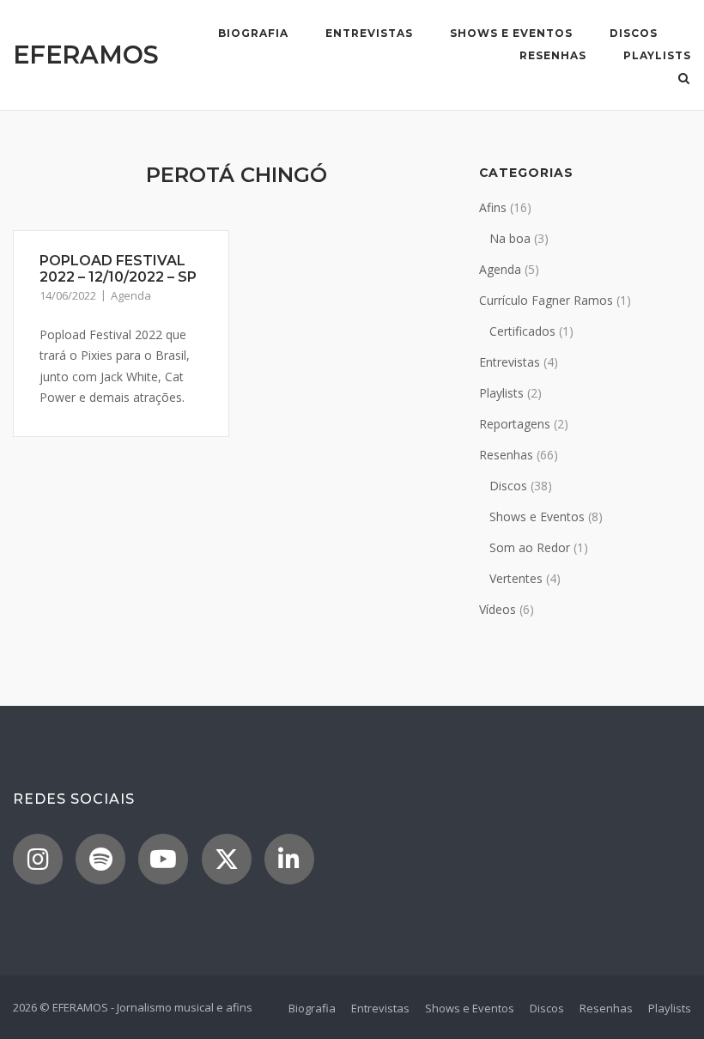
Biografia (253, 33)
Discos (634, 33)
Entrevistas (369, 33)
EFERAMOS (86, 54)
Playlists (657, 55)
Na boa (510, 238)
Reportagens (514, 424)
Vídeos (497, 609)
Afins (493, 207)
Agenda (131, 295)
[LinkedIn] (289, 859)
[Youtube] (163, 859)
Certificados (522, 331)
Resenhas (552, 55)
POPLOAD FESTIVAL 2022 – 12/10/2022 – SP (118, 268)
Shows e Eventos (511, 33)
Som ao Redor (529, 547)
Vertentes (516, 578)
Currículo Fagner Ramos (546, 300)
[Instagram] (38, 859)
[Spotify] (100, 859)
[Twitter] (227, 859)
